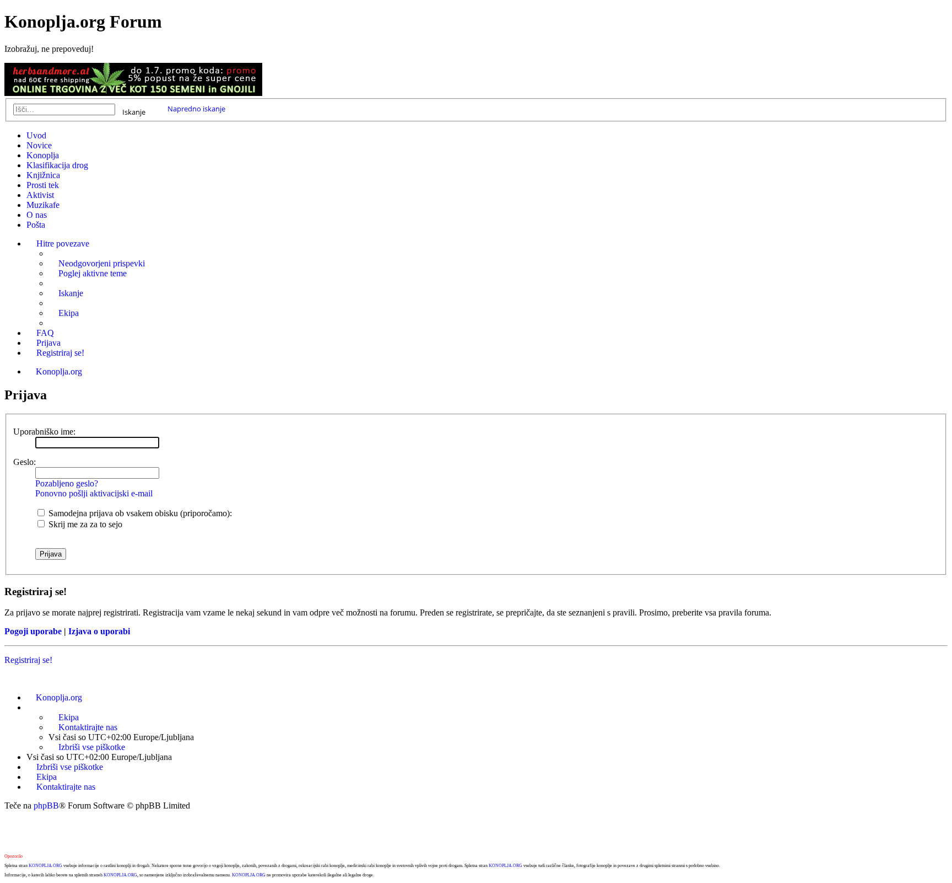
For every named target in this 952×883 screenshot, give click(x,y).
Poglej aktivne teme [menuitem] (92, 273)
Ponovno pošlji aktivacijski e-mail (94, 493)
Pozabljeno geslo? (66, 483)
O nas (36, 215)
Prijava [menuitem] (48, 342)
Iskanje (133, 111)
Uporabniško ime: (44, 431)
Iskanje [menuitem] (70, 293)
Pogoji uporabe (33, 631)
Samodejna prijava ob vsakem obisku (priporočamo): (139, 513)
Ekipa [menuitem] (68, 313)
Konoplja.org (59, 371)
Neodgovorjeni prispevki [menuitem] (101, 263)
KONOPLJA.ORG (45, 865)
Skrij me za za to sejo (84, 524)
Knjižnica (43, 175)
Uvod (36, 135)
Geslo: (24, 462)
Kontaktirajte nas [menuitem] (87, 727)
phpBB (46, 805)
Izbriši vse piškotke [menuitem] (91, 747)
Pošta (35, 224)
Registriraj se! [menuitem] (60, 352)
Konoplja (42, 155)
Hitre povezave (62, 243)
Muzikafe (43, 205)
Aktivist (40, 195)
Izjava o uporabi (99, 631)
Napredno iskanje (196, 109)
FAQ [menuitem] (45, 333)
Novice (39, 145)
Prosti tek (42, 185)
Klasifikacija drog (57, 165)
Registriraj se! (28, 660)
